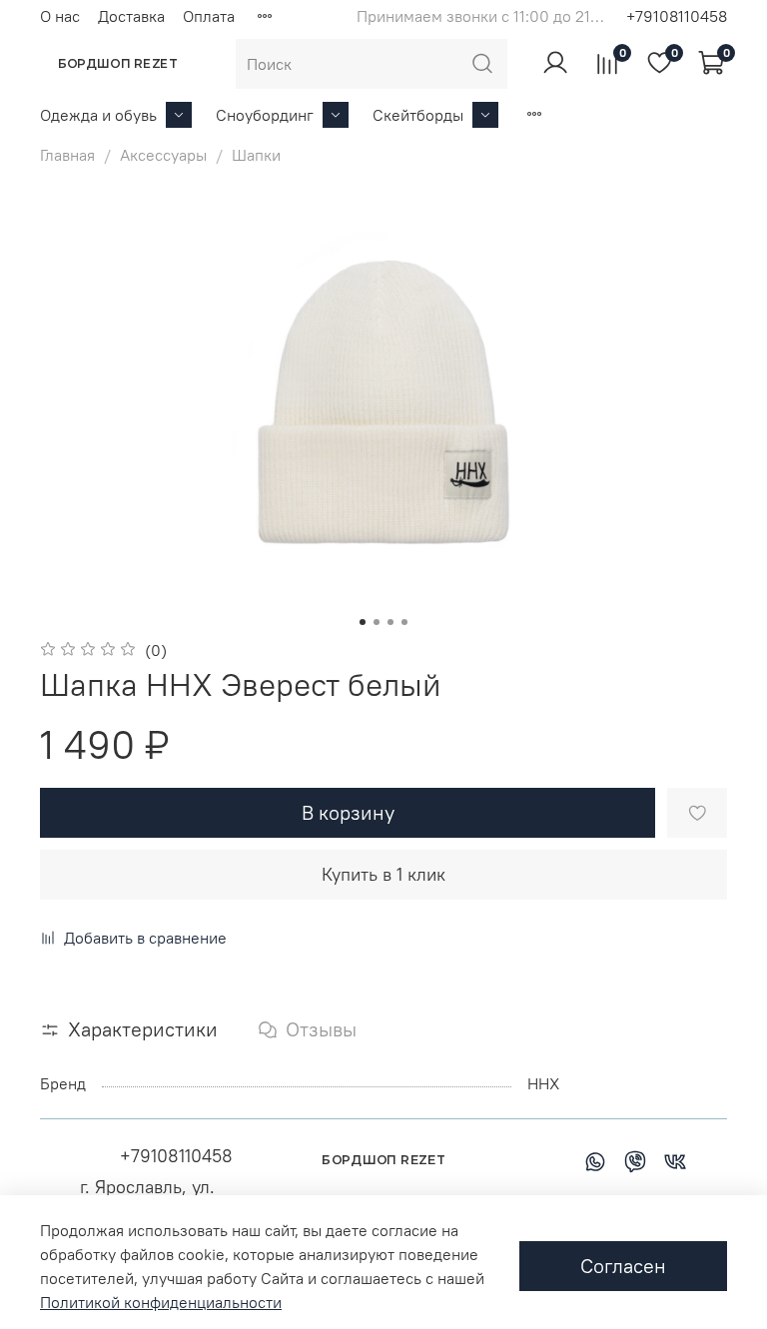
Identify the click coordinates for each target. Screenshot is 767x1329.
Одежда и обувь (98, 115)
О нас (60, 16)
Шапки (256, 155)
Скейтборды (418, 115)
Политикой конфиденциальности (161, 1302)
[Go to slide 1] (363, 622)
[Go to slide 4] (404, 622)
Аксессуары (163, 155)
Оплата (209, 16)
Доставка (131, 16)
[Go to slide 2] (377, 622)
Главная (67, 155)
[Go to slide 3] (390, 622)
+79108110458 (676, 16)
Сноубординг (265, 115)
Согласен (623, 1265)
